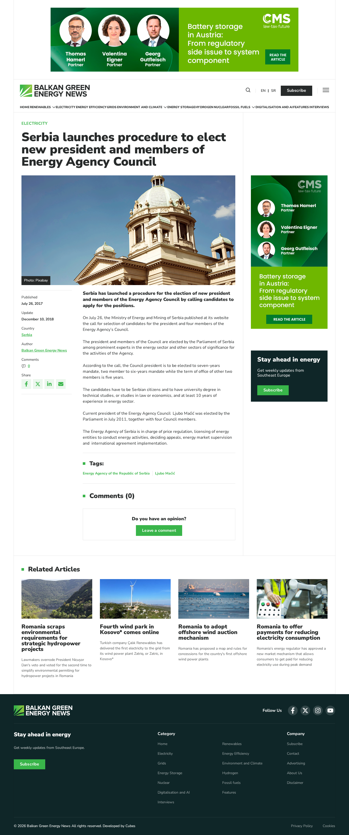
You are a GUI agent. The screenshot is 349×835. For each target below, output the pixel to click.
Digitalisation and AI (274, 107)
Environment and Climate (139, 107)
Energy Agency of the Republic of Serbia (116, 473)
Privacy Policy (302, 826)
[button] (248, 91)
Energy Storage (181, 107)
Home (24, 107)
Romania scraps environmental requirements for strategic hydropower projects (50, 638)
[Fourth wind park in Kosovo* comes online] (135, 599)
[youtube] (330, 710)
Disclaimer (295, 783)
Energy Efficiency (91, 107)
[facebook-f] (293, 710)
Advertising (296, 763)
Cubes (130, 825)
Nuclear (221, 107)
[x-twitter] (305, 710)
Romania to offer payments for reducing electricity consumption (288, 632)
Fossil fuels (239, 107)
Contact (293, 754)
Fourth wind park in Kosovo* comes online (129, 629)
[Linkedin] (49, 384)
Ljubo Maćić (165, 473)
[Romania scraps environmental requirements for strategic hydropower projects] (56, 599)
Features (301, 107)
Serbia (26, 334)
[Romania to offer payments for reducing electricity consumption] (292, 599)
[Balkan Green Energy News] (55, 91)
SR (273, 91)
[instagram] (318, 710)
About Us (294, 773)
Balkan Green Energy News (44, 350)
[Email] (61, 384)
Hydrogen (204, 107)
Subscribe (296, 90)
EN (263, 91)
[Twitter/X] (38, 384)
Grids (112, 107)
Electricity (65, 107)
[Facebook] (26, 384)
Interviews (319, 107)
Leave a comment (159, 530)
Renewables (40, 107)
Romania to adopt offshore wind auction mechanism (207, 632)
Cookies (329, 826)
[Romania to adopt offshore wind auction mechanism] (213, 599)
